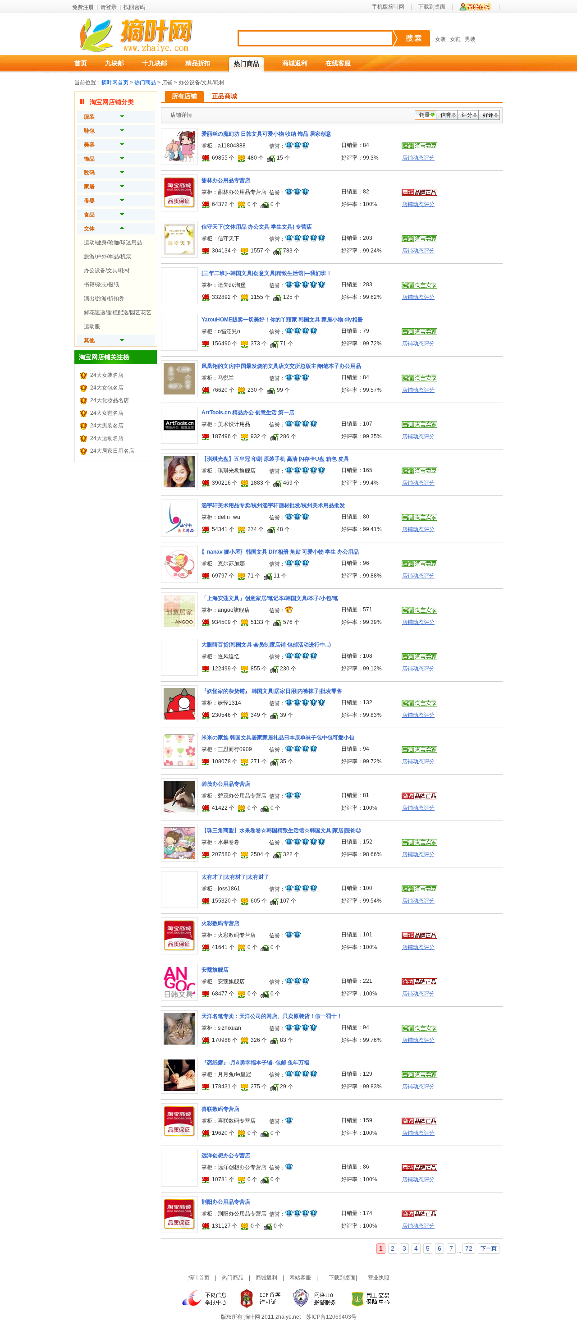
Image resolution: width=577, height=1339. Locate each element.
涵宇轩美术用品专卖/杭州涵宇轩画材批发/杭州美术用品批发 (273, 505)
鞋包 (89, 131)
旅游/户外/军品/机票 (107, 256)
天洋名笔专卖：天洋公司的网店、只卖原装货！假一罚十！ (271, 1016)
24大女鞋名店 (107, 413)
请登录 (109, 7)
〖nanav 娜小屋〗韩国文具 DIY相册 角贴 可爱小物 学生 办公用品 (280, 552)
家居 (89, 186)
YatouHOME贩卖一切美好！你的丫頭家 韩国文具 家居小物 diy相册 (282, 319)
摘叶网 (252, 1317)
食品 (89, 214)
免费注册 (83, 7)
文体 (89, 228)
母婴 (89, 200)
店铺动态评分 (418, 158)
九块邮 (114, 63)
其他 (89, 340)
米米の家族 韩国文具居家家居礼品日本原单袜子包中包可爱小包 (277, 737)
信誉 (445, 115)
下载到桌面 (431, 7)
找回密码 (134, 7)
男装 (470, 39)
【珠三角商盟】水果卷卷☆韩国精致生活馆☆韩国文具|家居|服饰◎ (281, 830)
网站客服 (300, 1278)
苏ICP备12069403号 (331, 1317)
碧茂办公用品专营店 (225, 784)
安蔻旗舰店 (215, 970)
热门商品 (246, 63)
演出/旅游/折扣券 (104, 298)
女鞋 (455, 39)
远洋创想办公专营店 (225, 1155)
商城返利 (294, 63)
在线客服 (338, 63)
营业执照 (378, 1278)
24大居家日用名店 (112, 451)
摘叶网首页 (114, 82)
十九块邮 (154, 63)
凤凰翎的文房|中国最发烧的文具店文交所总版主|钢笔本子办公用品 (281, 366)
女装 (440, 39)
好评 (488, 115)
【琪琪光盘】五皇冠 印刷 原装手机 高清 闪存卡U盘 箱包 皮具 (275, 459)
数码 (89, 173)
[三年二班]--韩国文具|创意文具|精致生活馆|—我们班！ (266, 273)
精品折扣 (198, 63)
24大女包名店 (107, 388)
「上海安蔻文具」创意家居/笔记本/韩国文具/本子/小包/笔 (269, 598)
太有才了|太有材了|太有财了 (235, 877)
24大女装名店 (107, 375)
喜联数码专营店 (220, 1109)
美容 (89, 145)
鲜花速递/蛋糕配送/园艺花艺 (117, 312)
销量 (424, 115)
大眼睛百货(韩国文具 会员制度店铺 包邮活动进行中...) (266, 645)
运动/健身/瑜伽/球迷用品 (113, 242)
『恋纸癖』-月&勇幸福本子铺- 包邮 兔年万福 (255, 1062)
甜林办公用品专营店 (225, 180)
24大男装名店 (107, 425)
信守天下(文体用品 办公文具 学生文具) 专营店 (256, 227)
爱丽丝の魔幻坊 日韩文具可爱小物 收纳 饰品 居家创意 (266, 134)
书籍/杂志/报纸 (101, 284)
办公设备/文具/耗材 (107, 270)
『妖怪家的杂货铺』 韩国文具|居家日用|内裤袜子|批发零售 (271, 691)
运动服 (92, 326)
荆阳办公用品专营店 (225, 1202)
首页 (80, 63)
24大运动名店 (107, 438)
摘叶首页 (199, 1278)
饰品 (89, 159)
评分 (467, 115)
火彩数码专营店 (220, 923)
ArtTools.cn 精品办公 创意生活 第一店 (247, 412)
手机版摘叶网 (388, 7)
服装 (89, 117)
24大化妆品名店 (109, 400)
